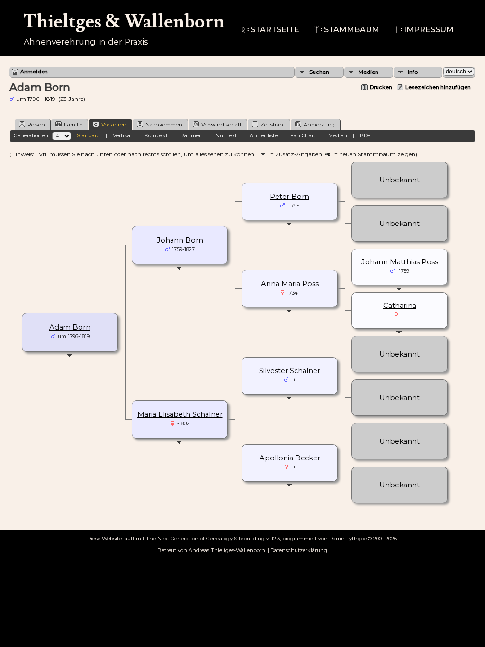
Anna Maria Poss (290, 283)
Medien (368, 72)
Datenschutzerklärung (298, 550)
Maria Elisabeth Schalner (180, 414)
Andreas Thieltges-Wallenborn (227, 550)
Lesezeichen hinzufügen (438, 87)
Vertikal (122, 135)
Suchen (319, 72)
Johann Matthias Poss (399, 262)
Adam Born (69, 327)
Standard (88, 135)
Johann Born (180, 240)
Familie (73, 124)
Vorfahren (113, 124)
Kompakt (156, 135)
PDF (365, 135)
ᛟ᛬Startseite (270, 29)
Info (413, 72)
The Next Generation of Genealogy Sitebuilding (205, 538)
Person (36, 124)
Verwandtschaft (221, 124)
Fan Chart (302, 135)
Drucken (381, 87)
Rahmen (191, 135)
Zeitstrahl (272, 124)
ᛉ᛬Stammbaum (346, 29)
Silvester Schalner (289, 371)
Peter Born (289, 196)
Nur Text (226, 135)
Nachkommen (163, 124)
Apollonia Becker (290, 458)
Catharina (399, 305)
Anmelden (34, 71)
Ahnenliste (264, 135)
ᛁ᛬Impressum (424, 29)
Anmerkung (319, 124)
